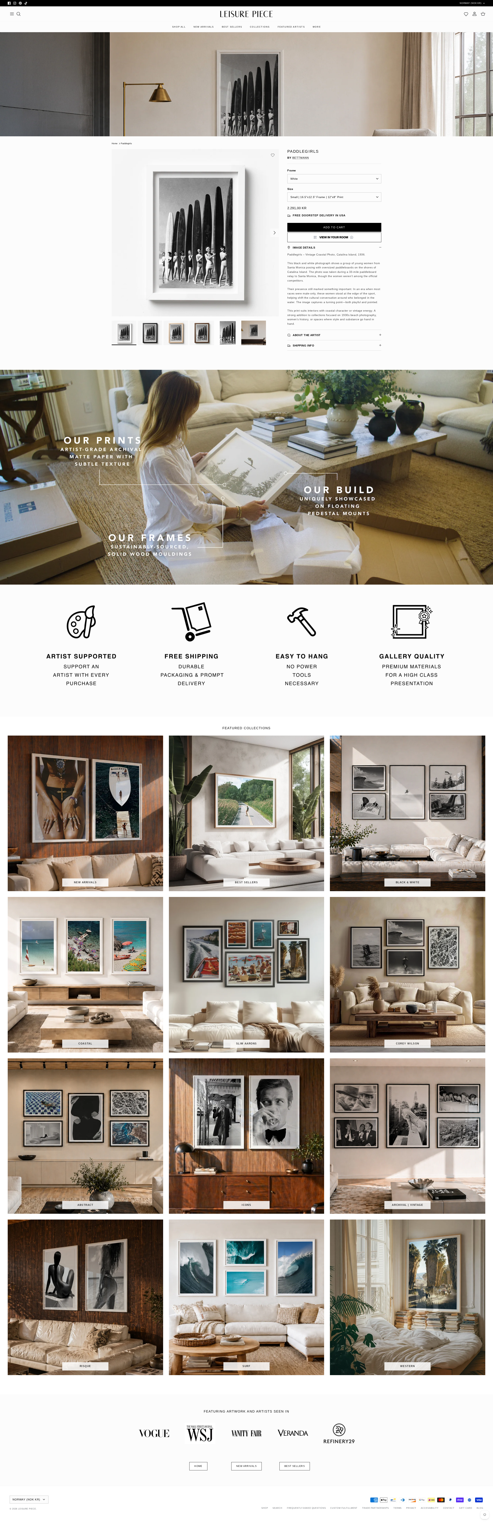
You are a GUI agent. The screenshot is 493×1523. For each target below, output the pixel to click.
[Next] (274, 232)
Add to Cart (334, 227)
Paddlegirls (126, 143)
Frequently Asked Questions (306, 1508)
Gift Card (465, 1508)
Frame (291, 170)
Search (277, 1508)
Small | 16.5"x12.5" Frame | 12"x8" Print (316, 197)
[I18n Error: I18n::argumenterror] (334, 237)
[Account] (474, 14)
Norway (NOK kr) (471, 3)
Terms (397, 1508)
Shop (264, 1508)
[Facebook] (9, 3)
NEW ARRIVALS (204, 27)
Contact (448, 1508)
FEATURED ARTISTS (291, 27)
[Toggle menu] (12, 14)
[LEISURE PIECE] (246, 14)
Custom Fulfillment (343, 1508)
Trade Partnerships (375, 1508)
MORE (317, 27)
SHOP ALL (179, 27)
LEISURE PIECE (27, 1509)
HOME (198, 1466)
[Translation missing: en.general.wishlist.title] (466, 14)
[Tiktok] (25, 3)
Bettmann (300, 157)
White (294, 178)
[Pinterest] (20, 3)
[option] (195, 232)
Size (290, 188)
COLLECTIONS (260, 27)
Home (115, 143)
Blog (480, 1508)
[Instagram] (14, 3)
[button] (273, 155)
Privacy (411, 1508)
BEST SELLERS (232, 27)
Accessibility (429, 1508)
